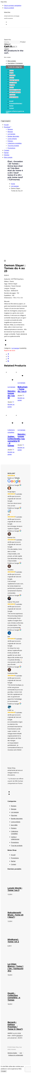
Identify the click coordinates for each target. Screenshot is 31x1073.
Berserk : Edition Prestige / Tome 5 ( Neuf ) (15, 1025)
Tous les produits (13, 97)
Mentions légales (12, 1053)
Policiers (11, 87)
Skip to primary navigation (12, 5)
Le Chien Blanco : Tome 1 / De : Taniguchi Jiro (15, 967)
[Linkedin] (8, 361)
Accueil (11, 101)
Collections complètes (15, 90)
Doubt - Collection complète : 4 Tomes (14, 996)
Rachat (11, 106)
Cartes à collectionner (15, 92)
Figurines (11, 78)
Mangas (11, 73)
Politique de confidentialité (15, 1055)
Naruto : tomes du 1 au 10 (22, 437)
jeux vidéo (12, 85)
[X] (8, 357)
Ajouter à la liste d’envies (5, 340)
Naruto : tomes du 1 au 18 (12, 394)
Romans (11, 71)
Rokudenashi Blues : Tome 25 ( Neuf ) (15, 914)
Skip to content (9, 8)
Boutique (7, 127)
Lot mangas (12, 75)
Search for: (7, 40)
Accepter (3, 1071)
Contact (11, 108)
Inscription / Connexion (15, 63)
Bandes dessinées (14, 80)
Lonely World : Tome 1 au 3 (15, 889)
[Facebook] (8, 354)
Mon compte (12, 61)
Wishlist (6, 155)
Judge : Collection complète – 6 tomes (13, 441)
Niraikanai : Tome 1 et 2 (13, 940)
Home (13, 184)
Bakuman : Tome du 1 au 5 (22, 389)
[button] (7, 57)
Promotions (12, 95)
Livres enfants (13, 83)
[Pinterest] (8, 359)
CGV (21, 1053)
